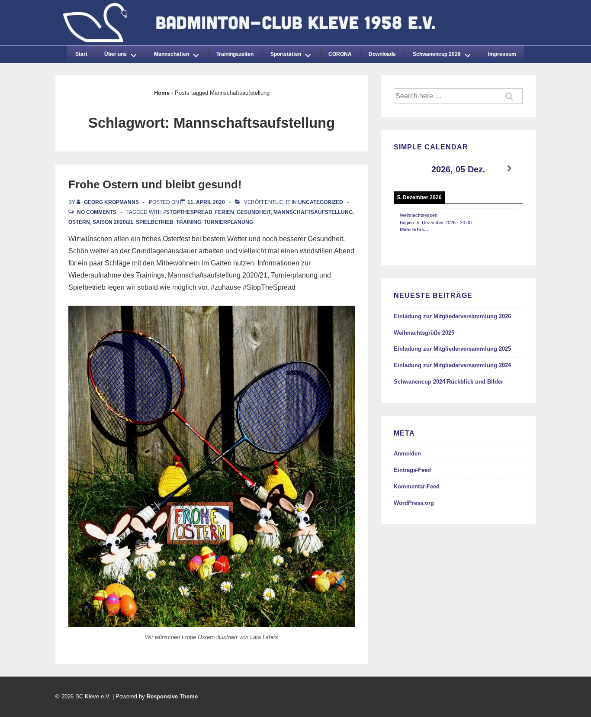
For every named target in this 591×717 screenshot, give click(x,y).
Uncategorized (320, 202)
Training (188, 222)
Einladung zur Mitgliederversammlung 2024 (452, 365)
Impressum (502, 54)
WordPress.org (414, 503)
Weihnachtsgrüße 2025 (424, 332)
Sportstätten (285, 54)
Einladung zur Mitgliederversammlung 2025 (452, 349)
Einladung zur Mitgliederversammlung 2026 (452, 316)
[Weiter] (510, 168)
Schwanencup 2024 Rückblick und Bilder (448, 381)
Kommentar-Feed (417, 486)
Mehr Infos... (414, 229)
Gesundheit (254, 212)
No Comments (96, 212)
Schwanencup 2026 (437, 54)
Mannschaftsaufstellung (313, 212)
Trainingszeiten (235, 54)
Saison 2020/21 (113, 222)
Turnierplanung (228, 222)
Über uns (115, 54)
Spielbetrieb (154, 222)
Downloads (382, 54)
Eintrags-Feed (412, 470)
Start (81, 54)
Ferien (224, 212)
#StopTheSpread (187, 212)
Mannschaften (171, 54)
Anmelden (407, 453)
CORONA (340, 54)
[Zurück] (407, 168)
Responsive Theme (172, 696)
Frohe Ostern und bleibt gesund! (155, 184)
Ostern (79, 222)
